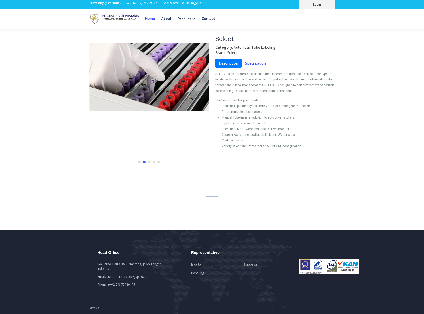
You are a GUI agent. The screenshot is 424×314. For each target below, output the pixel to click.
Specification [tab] (255, 63)
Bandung (197, 273)
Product (184, 19)
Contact (208, 19)
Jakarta (196, 264)
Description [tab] (228, 63)
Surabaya (250, 264)
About (166, 19)
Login (317, 4)
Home (150, 19)
